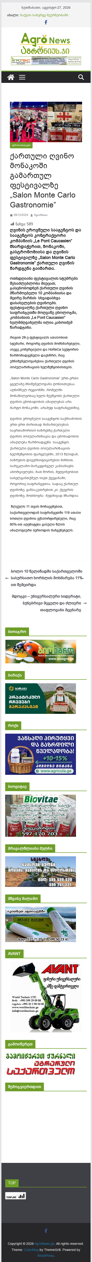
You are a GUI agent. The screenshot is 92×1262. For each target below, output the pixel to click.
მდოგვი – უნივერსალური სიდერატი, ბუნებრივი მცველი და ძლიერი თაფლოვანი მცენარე (46, 603)
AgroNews (40, 215)
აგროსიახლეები (21, 145)
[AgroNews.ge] (11, 77)
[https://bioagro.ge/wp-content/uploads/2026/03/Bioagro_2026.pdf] (40, 643)
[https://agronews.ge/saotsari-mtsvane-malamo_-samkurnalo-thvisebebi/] (40, 910)
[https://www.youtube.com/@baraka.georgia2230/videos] (40, 686)
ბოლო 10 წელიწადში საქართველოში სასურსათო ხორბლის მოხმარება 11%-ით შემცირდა (47, 578)
